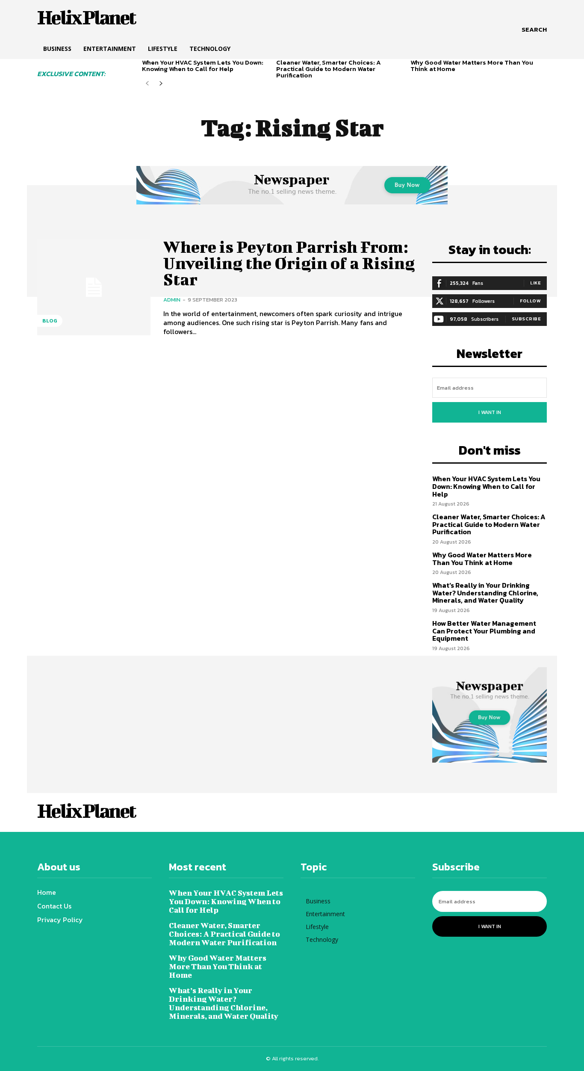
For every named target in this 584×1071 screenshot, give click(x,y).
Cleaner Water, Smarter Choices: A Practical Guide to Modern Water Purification (328, 68)
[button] (534, 29)
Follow (530, 300)
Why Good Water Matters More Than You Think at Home (471, 65)
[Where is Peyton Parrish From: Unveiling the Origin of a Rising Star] (93, 287)
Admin (171, 300)
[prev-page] (147, 83)
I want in (489, 412)
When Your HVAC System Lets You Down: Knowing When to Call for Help (202, 65)
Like (535, 282)
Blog (49, 321)
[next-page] (161, 83)
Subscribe (526, 318)
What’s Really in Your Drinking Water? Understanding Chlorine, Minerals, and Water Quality (485, 592)
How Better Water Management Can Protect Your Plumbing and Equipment (484, 630)
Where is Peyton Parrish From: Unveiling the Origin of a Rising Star (289, 263)
